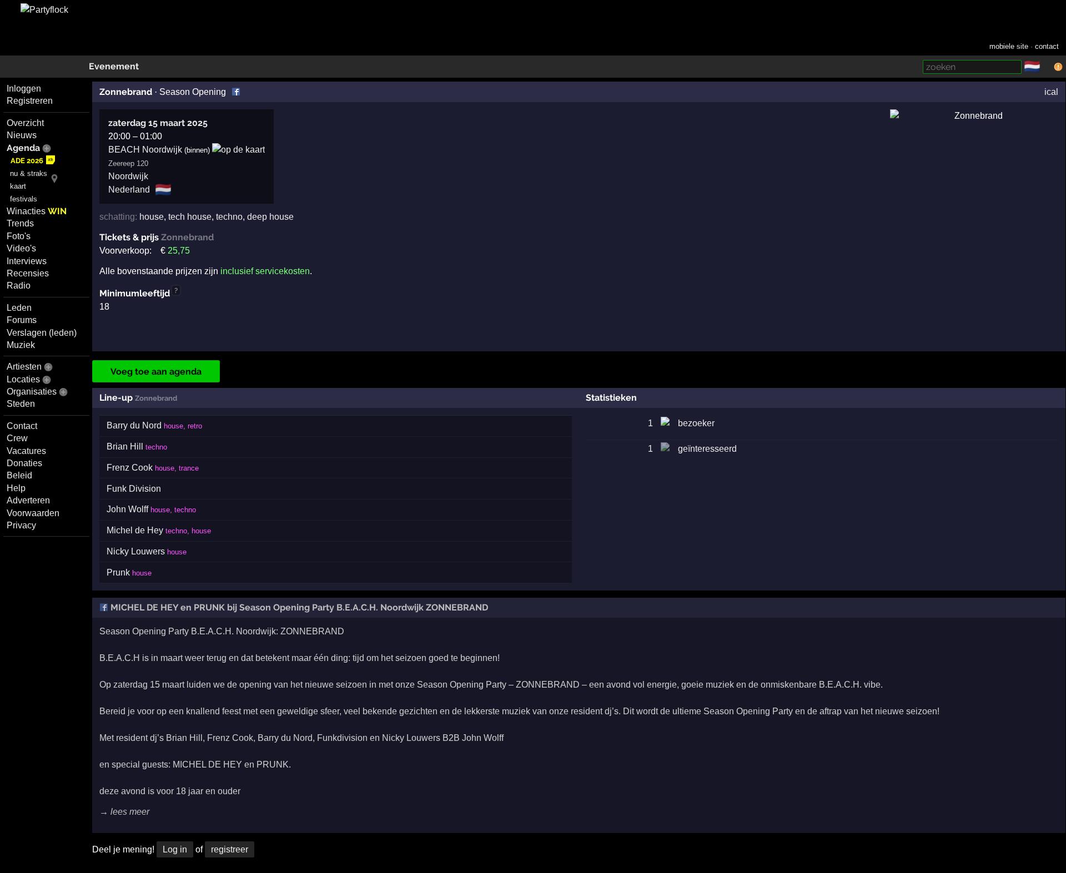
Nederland (129, 189)
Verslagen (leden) (42, 332)
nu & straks (28, 173)
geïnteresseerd (707, 448)
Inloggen (24, 88)
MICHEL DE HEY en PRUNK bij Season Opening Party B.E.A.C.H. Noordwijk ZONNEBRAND (298, 607)
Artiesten (24, 366)
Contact (22, 426)
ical (1051, 92)
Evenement (114, 66)
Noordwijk (128, 176)
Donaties (24, 463)
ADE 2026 (27, 161)
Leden (19, 307)
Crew (17, 438)
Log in (175, 849)
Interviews (27, 261)
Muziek (21, 345)
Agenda (23, 148)
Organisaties (32, 391)
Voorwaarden (33, 513)
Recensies (28, 273)
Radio (19, 285)
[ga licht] (1047, 67)
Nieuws (22, 135)
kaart (18, 186)
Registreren (30, 100)
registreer (229, 849)
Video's (21, 248)
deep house (270, 216)
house (151, 216)
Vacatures (26, 451)
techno (229, 216)
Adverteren (28, 500)
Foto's (19, 236)
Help (16, 488)
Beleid (19, 475)
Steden (21, 403)
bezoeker (696, 423)
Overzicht (25, 123)
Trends (20, 223)
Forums (22, 320)
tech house (190, 216)
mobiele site (1008, 46)
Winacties (37, 211)
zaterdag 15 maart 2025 (158, 123)
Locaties (23, 379)
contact (1047, 46)
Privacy (21, 525)
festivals (23, 199)
